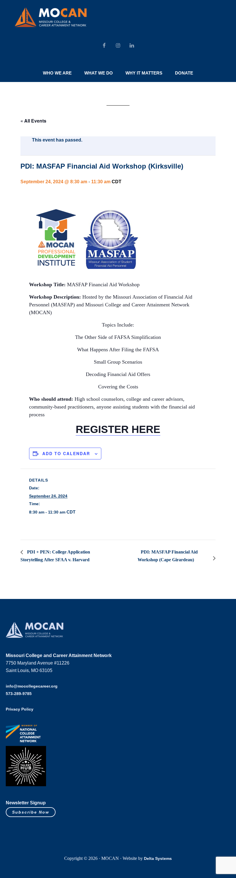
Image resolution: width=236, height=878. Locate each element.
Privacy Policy (19, 709)
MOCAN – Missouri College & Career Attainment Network (51, 17)
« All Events (33, 120)
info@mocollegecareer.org (32, 686)
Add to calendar (66, 453)
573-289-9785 (19, 693)
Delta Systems (158, 858)
